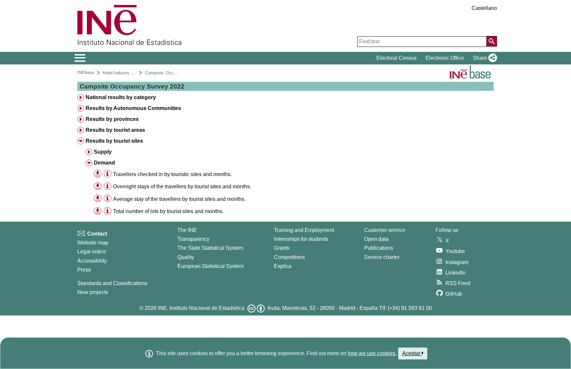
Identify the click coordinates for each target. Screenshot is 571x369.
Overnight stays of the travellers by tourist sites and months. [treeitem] (182, 186)
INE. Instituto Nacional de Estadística (201, 308)
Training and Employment (304, 230)
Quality (185, 257)
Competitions (289, 257)
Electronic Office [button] (445, 58)
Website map (92, 242)
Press (84, 270)
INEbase (85, 72)
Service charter (382, 257)
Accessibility (92, 261)
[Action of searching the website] (491, 41)
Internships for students (301, 239)
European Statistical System (210, 266)
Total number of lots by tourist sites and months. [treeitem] (168, 211)
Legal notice (91, 251)
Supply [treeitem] (103, 152)
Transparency (193, 239)
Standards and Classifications (112, 283)
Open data (376, 239)
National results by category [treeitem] (121, 97)
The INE (187, 230)
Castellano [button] (484, 8)
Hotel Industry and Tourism (128, 72)
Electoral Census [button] (396, 58)
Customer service (384, 230)
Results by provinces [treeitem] (112, 119)
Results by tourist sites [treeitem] (114, 141)
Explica (282, 266)
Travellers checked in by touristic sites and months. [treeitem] (172, 174)
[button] (483, 58)
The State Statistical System (210, 248)
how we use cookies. (372, 353)
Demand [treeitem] (104, 163)
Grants (281, 248)
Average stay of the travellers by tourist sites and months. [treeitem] (179, 199)
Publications (378, 248)
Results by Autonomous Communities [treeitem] (133, 108)
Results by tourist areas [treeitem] (115, 130)
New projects (92, 292)
